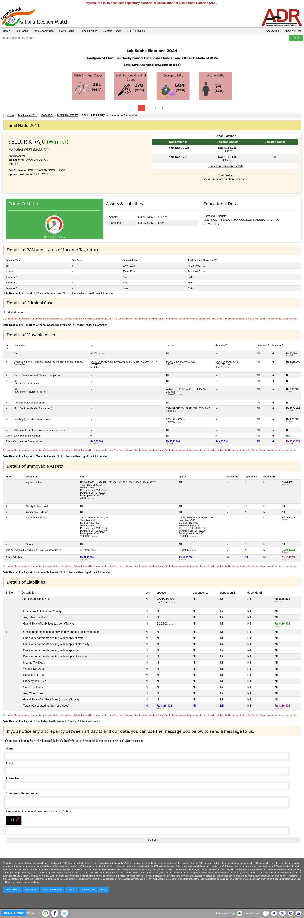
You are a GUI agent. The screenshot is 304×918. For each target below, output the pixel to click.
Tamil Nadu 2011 (27, 115)
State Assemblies (44, 30)
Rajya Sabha (66, 30)
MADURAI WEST (67, 115)
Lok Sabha (22, 30)
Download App (225, 913)
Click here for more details (225, 166)
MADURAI (47, 115)
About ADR (272, 30)
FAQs (103, 889)
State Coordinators (52, 889)
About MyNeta (292, 30)
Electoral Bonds (112, 30)
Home (6, 30)
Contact (71, 889)
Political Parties (88, 30)
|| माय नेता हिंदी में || (136, 30)
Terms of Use (88, 889)
